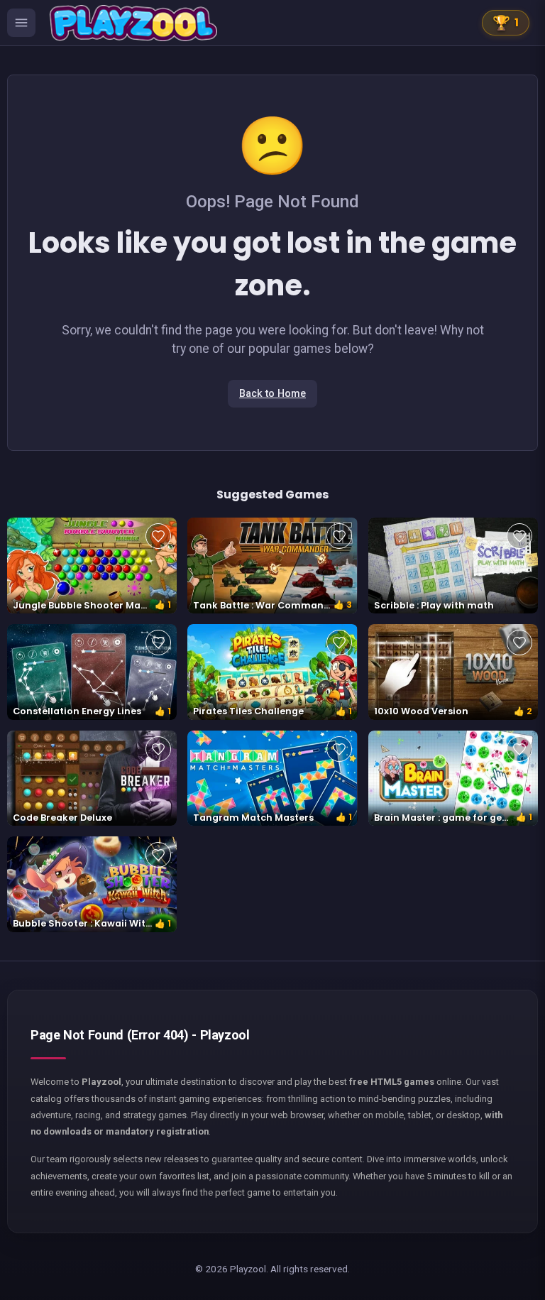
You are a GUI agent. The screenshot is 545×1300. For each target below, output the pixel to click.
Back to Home (272, 394)
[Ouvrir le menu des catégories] (21, 23)
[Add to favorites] (158, 536)
